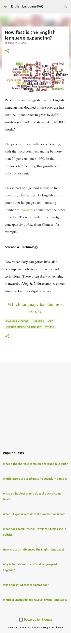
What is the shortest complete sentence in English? (35, 463)
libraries (38, 321)
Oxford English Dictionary (23, 327)
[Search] (65, 6)
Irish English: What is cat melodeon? (26, 585)
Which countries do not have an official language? (35, 599)
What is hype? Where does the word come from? (34, 514)
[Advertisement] (35, 403)
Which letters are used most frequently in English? (35, 478)
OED (50, 321)
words (49, 327)
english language (17, 321)
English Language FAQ (27, 6)
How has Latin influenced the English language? (33, 549)
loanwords (28, 209)
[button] (7, 51)
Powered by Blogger (37, 619)
